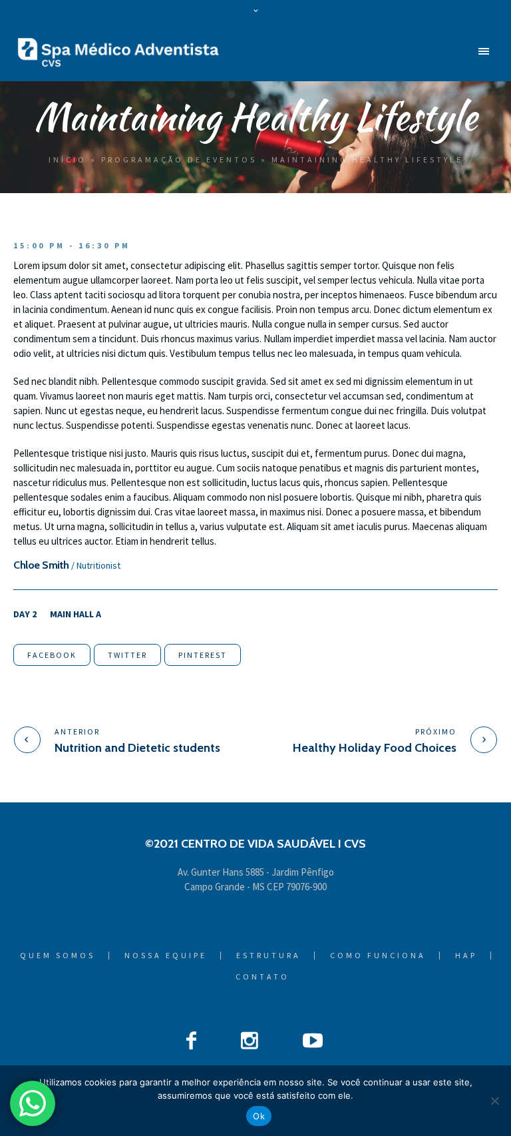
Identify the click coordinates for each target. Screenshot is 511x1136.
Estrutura (268, 956)
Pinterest (202, 655)
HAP (466, 956)
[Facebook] (191, 1040)
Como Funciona (378, 956)
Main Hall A (75, 614)
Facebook (52, 655)
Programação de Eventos (179, 159)
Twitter (127, 655)
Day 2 (25, 614)
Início (67, 159)
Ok (259, 1116)
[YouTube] (313, 1040)
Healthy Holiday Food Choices (374, 747)
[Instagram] (249, 1040)
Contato (262, 977)
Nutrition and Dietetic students (137, 747)
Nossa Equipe (165, 956)
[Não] (494, 1100)
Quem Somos (57, 956)
